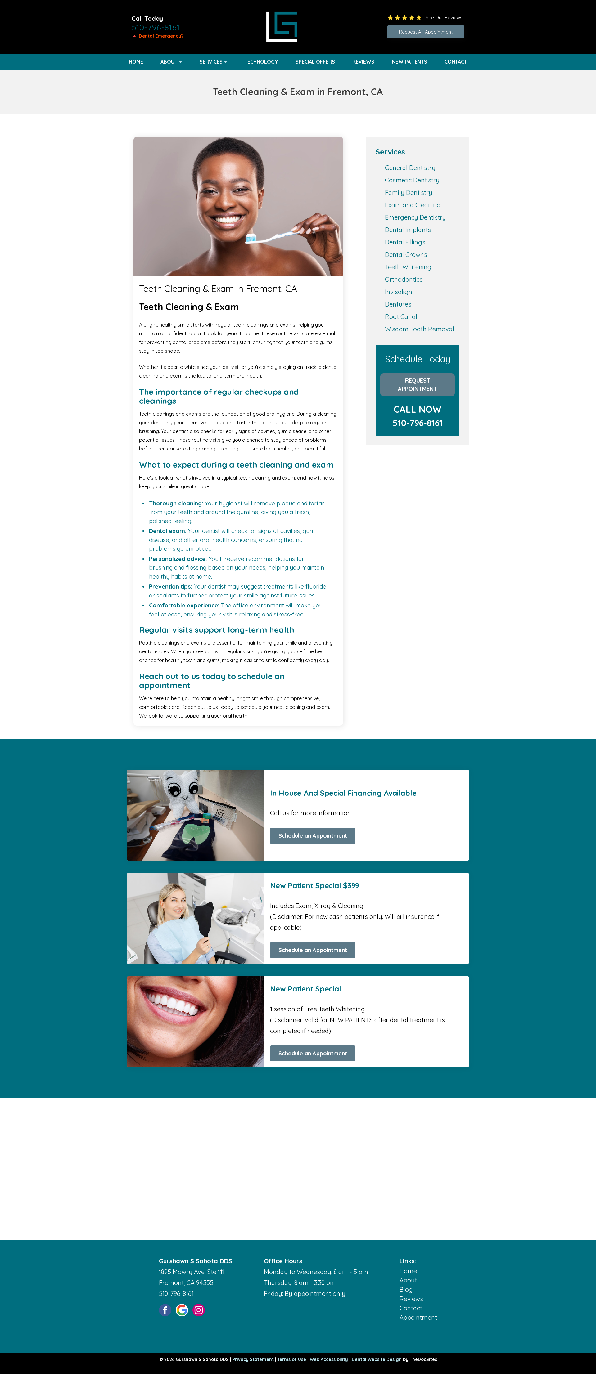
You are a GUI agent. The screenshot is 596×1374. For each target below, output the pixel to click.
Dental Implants (408, 230)
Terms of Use (292, 1359)
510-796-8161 (156, 27)
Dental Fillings (405, 242)
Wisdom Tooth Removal (419, 329)
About (169, 62)
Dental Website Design (377, 1359)
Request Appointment (417, 384)
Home (136, 62)
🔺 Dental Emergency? (157, 36)
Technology (261, 62)
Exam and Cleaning (413, 205)
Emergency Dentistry (415, 217)
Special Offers (315, 62)
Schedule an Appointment (312, 835)
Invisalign (398, 292)
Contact (456, 62)
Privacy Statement (253, 1359)
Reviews (363, 62)
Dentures (398, 304)
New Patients (409, 62)
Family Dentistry (408, 192)
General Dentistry (410, 168)
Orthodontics (403, 279)
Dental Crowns (406, 254)
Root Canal (401, 316)
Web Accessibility (329, 1359)
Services (211, 62)
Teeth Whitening (408, 267)
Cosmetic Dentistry (412, 180)
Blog (406, 1289)
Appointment (418, 1317)
